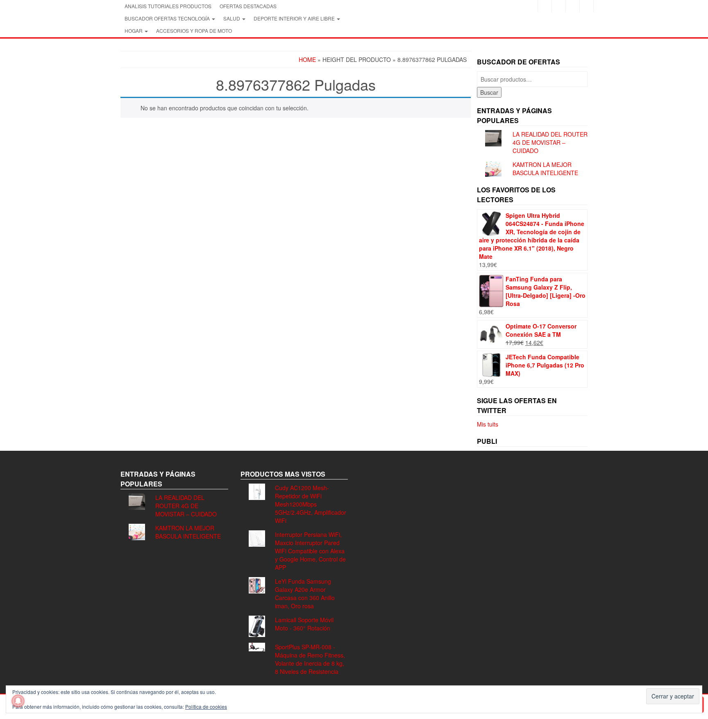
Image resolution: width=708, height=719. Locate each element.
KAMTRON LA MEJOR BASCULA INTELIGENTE (545, 168)
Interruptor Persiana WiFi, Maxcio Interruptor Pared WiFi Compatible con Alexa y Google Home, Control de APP (310, 550)
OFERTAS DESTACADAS (248, 5)
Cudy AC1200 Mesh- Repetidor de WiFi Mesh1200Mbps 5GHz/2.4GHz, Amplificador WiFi (310, 504)
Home (307, 59)
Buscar (489, 92)
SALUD (232, 18)
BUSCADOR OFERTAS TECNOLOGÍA (168, 18)
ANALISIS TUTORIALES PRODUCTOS (168, 5)
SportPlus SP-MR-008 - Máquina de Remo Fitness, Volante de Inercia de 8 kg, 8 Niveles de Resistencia (310, 659)
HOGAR (134, 30)
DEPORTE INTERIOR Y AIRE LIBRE (295, 18)
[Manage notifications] (18, 701)
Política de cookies (206, 706)
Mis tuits (487, 424)
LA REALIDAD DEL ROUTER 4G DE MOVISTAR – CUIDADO (550, 142)
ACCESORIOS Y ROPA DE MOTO (194, 30)
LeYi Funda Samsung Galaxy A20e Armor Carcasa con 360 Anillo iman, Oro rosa (305, 593)
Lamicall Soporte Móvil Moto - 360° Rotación (304, 624)
